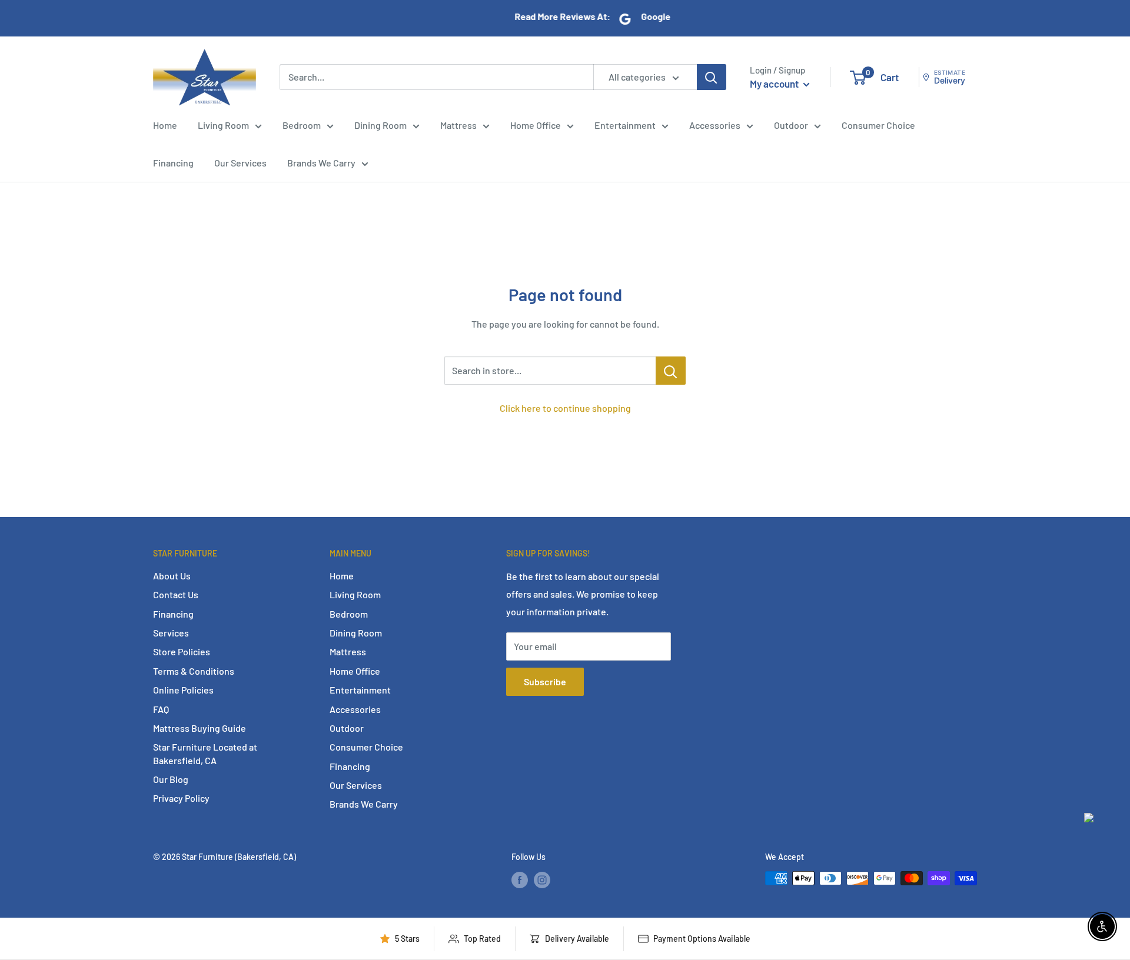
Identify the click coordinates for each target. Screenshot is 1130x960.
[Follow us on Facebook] (519, 879)
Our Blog (170, 779)
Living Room (223, 125)
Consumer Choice (878, 125)
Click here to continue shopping (565, 408)
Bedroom (301, 125)
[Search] (711, 77)
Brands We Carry (321, 162)
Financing (173, 162)
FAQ (161, 709)
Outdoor (791, 125)
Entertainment (625, 125)
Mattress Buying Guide (199, 728)
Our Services (240, 162)
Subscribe (545, 681)
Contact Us (175, 594)
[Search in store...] (671, 370)
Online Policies (183, 689)
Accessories (714, 125)
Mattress (458, 125)
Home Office (535, 125)
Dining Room (380, 125)
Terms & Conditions (193, 670)
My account (775, 83)
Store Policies (181, 651)
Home (165, 125)
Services (171, 632)
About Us (172, 575)
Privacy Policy (181, 798)
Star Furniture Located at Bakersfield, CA (205, 753)
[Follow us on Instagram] (542, 879)
